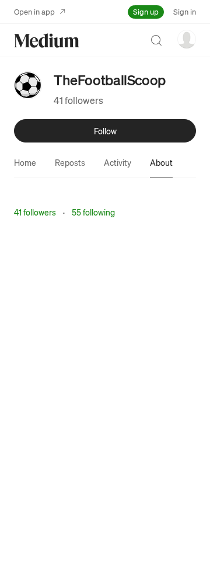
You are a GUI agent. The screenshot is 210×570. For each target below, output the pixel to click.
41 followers (78, 100)
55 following (93, 212)
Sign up (146, 11)
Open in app (34, 11)
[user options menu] (186, 39)
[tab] (25, 162)
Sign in (184, 11)
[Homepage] (46, 40)
